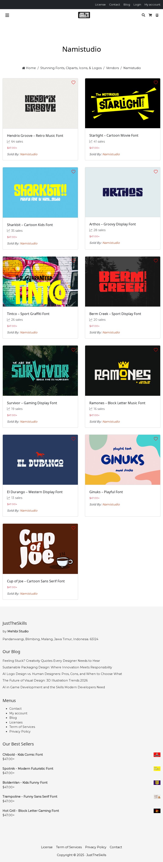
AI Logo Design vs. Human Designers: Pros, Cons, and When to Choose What (62, 674)
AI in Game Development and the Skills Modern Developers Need (54, 687)
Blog (127, 4)
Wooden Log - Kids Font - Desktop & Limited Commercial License (41, 854)
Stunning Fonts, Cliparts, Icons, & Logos (71, 68)
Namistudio (28, 154)
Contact (114, 4)
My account (152, 4)
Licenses (15, 722)
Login (137, 4)
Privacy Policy (20, 731)
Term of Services (22, 727)
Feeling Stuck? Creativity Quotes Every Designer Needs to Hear (51, 661)
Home (30, 68)
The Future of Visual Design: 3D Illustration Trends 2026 (45, 680)
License (100, 4)
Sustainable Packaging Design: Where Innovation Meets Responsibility (57, 667)
